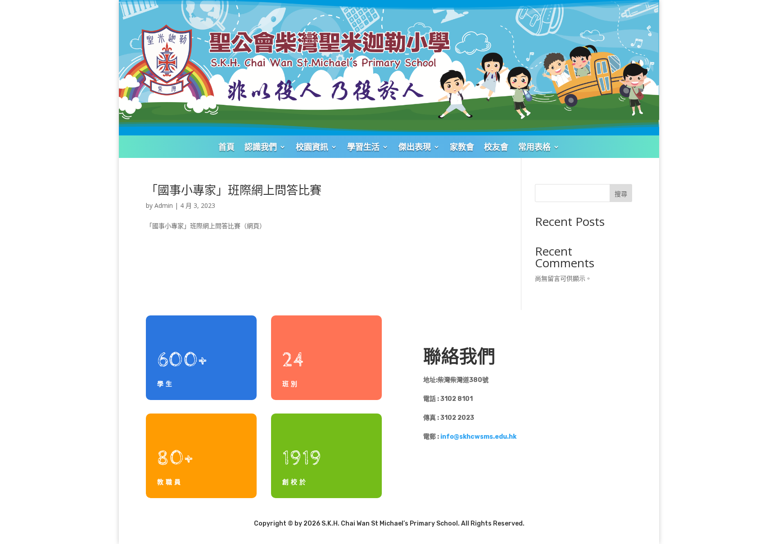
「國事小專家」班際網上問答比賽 (233, 190)
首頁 (226, 146)
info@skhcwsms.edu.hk (478, 437)
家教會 (462, 146)
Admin (163, 205)
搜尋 (621, 193)
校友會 (496, 146)
